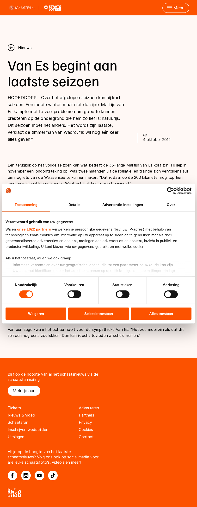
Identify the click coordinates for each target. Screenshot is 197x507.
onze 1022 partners (34, 229)
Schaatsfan (18, 422)
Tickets (14, 407)
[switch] (74, 294)
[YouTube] (39, 475)
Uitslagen (16, 436)
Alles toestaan (161, 314)
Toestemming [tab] (26, 204)
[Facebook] (12, 475)
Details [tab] (74, 204)
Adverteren (89, 407)
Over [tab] (171, 204)
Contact (86, 436)
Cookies (86, 429)
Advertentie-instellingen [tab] (122, 204)
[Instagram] (26, 475)
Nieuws (24, 47)
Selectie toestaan (98, 314)
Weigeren (36, 314)
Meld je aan (24, 390)
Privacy (85, 422)
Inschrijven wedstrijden (28, 429)
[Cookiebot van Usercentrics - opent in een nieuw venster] (170, 190)
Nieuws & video (21, 415)
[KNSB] (98, 492)
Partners (86, 415)
